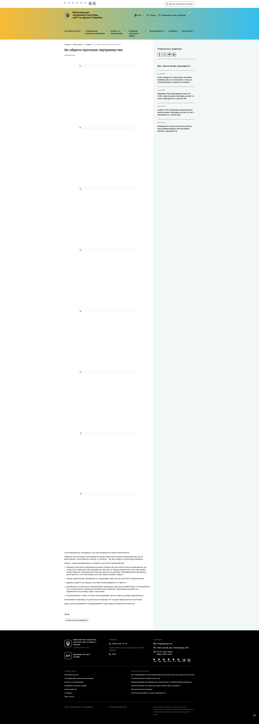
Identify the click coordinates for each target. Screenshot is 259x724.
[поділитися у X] (164, 54)
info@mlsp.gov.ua (164, 644)
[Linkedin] (184, 660)
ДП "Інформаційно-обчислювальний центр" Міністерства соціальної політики (162, 675)
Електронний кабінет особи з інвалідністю (148, 693)
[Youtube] (174, 660)
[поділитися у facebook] (159, 54)
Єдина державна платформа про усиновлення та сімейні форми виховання (161, 682)
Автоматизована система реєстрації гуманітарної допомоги (155, 685)
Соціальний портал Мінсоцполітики (145, 678)
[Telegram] (164, 660)
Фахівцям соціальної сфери (134, 33)
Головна (67, 44)
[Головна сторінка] (84, 15)
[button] (81, 31)
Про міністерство (72, 31)
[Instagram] (169, 660)
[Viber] (179, 660)
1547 (114, 654)
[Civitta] (129, 710)
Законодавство (156, 31)
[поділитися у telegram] (169, 54)
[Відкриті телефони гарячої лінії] (254, 715)
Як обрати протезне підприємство (107, 44)
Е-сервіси (172, 31)
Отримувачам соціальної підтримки (95, 32)
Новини (88, 44)
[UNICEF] (85, 712)
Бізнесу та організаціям (116, 32)
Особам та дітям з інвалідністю (77, 620)
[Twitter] (159, 660)
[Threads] (189, 660)
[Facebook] (155, 660)
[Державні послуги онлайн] (191, 15)
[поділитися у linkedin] (174, 54)
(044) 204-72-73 (119, 644)
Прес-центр (187, 31)
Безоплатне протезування (141, 689)
